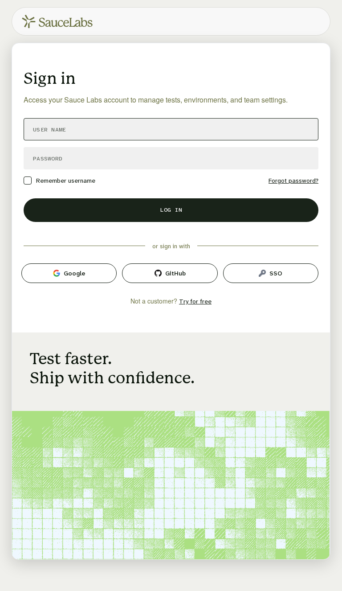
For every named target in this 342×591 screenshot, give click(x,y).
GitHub (175, 273)
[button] (171, 210)
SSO (275, 273)
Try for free (195, 301)
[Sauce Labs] (57, 21)
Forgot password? (293, 180)
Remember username (65, 180)
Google (75, 273)
